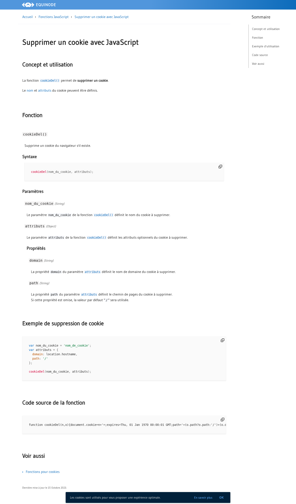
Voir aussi (33, 455)
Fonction (32, 115)
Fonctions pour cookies (43, 471)
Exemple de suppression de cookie (63, 323)
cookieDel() (49, 80)
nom (30, 90)
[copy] (220, 166)
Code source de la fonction (53, 402)
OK (221, 497)
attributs (44, 90)
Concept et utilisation (47, 64)
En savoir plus (203, 497)
